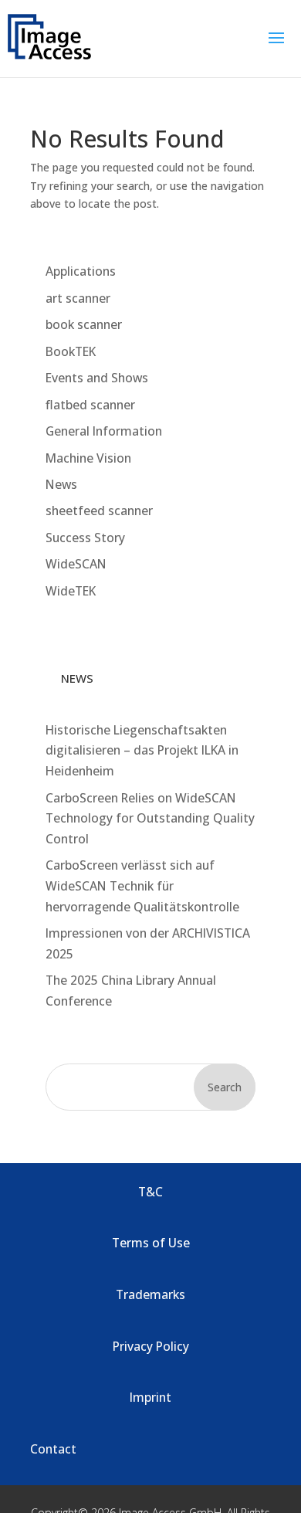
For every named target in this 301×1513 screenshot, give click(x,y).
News (61, 484)
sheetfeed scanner (99, 510)
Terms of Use (151, 1242)
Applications (81, 271)
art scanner (78, 298)
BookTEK (71, 351)
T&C (150, 1191)
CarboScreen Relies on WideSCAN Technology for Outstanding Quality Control (150, 818)
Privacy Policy (151, 1346)
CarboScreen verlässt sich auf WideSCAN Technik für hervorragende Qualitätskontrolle (142, 885)
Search (225, 1087)
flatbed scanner (90, 404)
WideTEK (71, 590)
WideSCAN (76, 563)
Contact (53, 1448)
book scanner (84, 324)
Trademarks (150, 1294)
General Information (104, 430)
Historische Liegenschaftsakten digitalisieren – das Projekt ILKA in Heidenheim (142, 750)
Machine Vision (88, 457)
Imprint (150, 1397)
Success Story (85, 537)
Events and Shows (97, 377)
